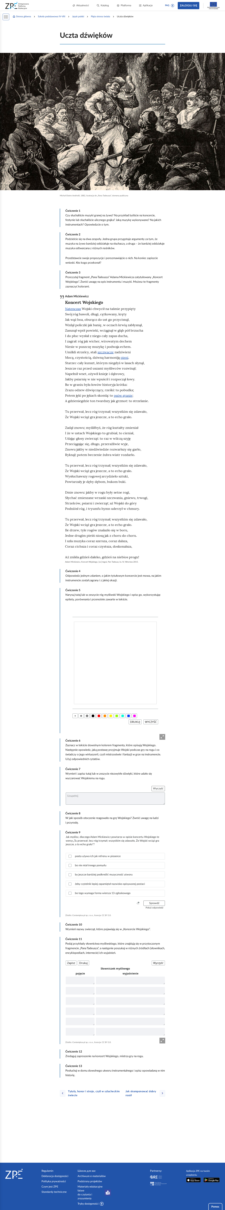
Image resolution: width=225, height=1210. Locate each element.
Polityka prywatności (54, 1181)
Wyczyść (158, 788)
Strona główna (23, 16)
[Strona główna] (22, 1174)
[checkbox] (115, 856)
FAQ (167, 5)
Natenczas (73, 309)
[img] (112, 121)
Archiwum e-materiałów (92, 1176)
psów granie (123, 395)
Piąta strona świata (100, 16)
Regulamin (47, 1171)
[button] (172, 5)
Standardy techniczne (54, 1192)
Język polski (78, 16)
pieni (124, 357)
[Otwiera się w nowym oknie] (193, 1180)
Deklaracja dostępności (55, 1176)
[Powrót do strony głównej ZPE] (17, 6)
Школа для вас (87, 1171)
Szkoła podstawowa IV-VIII (51, 16)
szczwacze (106, 352)
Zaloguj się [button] (188, 5)
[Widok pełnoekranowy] (162, 737)
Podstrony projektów (90, 1181)
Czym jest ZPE (50, 1186)
